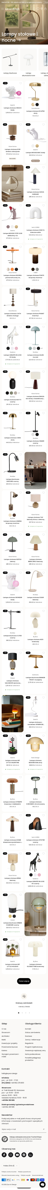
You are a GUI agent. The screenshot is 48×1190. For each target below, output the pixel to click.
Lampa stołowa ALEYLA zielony (12, 560)
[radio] (33, 104)
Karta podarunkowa (32, 1054)
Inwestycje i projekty (9, 1043)
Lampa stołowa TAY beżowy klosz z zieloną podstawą (35, 519)
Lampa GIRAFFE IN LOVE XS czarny (35, 882)
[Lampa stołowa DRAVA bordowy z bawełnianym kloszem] (35, 380)
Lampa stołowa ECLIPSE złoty (35, 112)
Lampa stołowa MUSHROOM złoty (35, 761)
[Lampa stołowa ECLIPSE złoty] (35, 91)
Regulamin (29, 1043)
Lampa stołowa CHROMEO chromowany (35, 803)
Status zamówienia (32, 1032)
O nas (4, 1029)
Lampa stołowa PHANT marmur (35, 315)
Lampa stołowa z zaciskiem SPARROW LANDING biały (35, 724)
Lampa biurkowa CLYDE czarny (12, 637)
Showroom (6, 1032)
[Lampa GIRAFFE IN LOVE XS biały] (12, 335)
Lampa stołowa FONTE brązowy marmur (35, 276)
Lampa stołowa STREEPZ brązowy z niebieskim (12, 803)
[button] (2, 9)
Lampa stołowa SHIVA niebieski (35, 193)
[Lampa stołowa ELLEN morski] (35, 335)
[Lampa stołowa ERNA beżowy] (12, 862)
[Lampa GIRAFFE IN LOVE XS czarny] (35, 862)
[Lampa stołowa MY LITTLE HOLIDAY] (12, 948)
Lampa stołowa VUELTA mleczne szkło (35, 231)
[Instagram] (10, 1154)
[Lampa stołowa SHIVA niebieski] (35, 176)
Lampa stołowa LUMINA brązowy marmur (13, 522)
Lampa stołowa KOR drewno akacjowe (12, 150)
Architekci (5, 1036)
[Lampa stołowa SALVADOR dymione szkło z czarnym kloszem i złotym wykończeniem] (12, 661)
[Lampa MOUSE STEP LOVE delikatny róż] (12, 214)
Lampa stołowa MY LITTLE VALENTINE (12, 761)
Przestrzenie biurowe (10, 1047)
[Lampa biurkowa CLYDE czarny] (12, 619)
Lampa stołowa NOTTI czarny (12, 401)
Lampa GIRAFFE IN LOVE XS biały (12, 356)
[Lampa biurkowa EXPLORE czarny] (12, 463)
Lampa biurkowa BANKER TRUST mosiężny (35, 678)
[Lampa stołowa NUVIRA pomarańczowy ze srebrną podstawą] (12, 255)
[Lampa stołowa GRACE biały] (12, 91)
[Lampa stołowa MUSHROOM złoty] (35, 744)
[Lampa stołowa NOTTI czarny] (12, 380)
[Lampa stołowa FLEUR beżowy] (35, 581)
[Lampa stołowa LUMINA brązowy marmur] (12, 501)
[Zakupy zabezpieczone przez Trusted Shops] (5, 1139)
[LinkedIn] (30, 1154)
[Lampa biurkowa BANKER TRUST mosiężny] (35, 661)
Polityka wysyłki (25, 1175)
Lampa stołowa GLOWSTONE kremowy (35, 965)
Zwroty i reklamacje (32, 1040)
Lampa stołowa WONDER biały (12, 598)
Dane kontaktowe (37, 1175)
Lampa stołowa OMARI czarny (35, 442)
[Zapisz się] (43, 1129)
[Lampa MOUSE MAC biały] (35, 133)
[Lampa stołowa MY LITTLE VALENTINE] (12, 744)
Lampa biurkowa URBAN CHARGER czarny (12, 924)
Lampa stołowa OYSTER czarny (35, 841)
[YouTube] (17, 1154)
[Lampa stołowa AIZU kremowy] (35, 619)
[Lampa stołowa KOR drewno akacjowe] (12, 133)
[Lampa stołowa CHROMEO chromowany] (35, 785)
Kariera (4, 1050)
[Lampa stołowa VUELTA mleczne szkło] (35, 214)
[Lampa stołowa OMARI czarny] (35, 421)
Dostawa (28, 1036)
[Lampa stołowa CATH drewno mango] (12, 297)
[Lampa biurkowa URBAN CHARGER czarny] (12, 903)
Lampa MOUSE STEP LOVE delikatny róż (12, 234)
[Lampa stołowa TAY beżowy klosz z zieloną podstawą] (35, 501)
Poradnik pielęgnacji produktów (33, 1059)
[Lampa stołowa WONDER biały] (12, 581)
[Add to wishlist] (20, 83)
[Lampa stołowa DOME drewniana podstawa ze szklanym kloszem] (12, 823)
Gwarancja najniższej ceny (35, 1050)
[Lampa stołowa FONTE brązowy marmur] (35, 255)
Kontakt (28, 1029)
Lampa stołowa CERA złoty (12, 439)
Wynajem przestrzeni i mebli (10, 1055)
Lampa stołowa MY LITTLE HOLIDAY (12, 965)
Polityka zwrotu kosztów (9, 1172)
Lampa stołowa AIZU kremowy (35, 640)
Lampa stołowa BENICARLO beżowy (35, 560)
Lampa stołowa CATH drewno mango (12, 315)
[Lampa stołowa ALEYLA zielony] (12, 543)
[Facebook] (4, 1154)
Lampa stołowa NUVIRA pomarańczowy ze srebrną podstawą (13, 277)
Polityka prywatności (24, 1172)
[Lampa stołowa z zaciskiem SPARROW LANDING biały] (35, 706)
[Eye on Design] (12, 9)
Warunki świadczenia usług (10, 1175)
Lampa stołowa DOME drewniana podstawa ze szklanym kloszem (12, 842)
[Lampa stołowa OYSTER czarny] (35, 823)
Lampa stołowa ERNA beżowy (12, 879)
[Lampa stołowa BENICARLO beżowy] (35, 543)
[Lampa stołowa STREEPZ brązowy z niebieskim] (12, 785)
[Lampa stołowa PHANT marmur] (35, 297)
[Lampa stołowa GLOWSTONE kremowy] (35, 948)
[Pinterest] (23, 1154)
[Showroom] (41, 9)
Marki (4, 1040)
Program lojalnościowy (34, 1047)
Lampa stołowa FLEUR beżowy (35, 598)
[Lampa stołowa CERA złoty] (12, 421)
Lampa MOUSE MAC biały (35, 153)
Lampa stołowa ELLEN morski (35, 356)
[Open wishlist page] (38, 9)
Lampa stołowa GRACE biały (12, 109)
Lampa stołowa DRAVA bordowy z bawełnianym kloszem (35, 398)
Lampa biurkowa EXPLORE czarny (12, 480)
